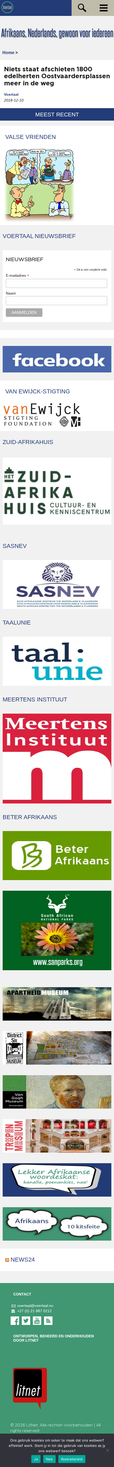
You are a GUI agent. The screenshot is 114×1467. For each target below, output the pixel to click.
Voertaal (11, 94)
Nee (49, 1459)
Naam (11, 293)
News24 (23, 1259)
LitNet (32, 1425)
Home (8, 52)
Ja (36, 1459)
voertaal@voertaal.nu (35, 1306)
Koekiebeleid (72, 1459)
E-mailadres (17, 275)
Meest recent (57, 114)
